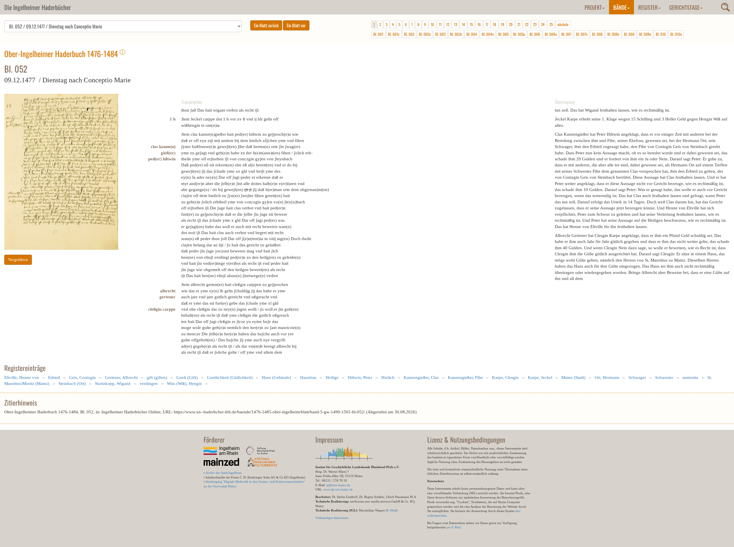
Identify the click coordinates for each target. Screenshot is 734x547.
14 (463, 24)
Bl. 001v (393, 34)
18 (494, 24)
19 (502, 24)
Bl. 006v (551, 34)
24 (543, 24)
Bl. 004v (488, 34)
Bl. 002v (425, 34)
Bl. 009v (645, 34)
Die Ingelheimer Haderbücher (37, 7)
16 (479, 24)
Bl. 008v (613, 34)
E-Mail (391, 510)
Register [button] (648, 7)
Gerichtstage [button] (684, 7)
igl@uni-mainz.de (338, 485)
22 (526, 24)
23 (534, 24)
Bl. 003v (456, 34)
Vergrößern (18, 259)
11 (440, 24)
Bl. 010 (661, 34)
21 (518, 24)
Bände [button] (620, 7)
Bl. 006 (535, 34)
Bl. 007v (581, 34)
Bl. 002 (409, 34)
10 (432, 24)
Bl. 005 (503, 34)
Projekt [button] (593, 7)
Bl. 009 (629, 34)
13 (455, 24)
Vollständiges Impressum (331, 517)
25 (551, 24)
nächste (563, 24)
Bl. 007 (566, 34)
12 (447, 24)
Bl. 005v (519, 34)
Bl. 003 (440, 34)
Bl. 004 (471, 34)
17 (486, 24)
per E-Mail (453, 527)
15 (471, 24)
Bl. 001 (378, 34)
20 (511, 24)
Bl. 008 (597, 34)
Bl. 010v (676, 34)
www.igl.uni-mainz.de (338, 489)
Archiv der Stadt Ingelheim (224, 472)
